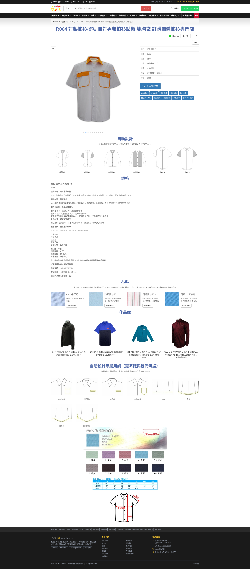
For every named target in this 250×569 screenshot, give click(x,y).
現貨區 (132, 15)
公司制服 (101, 15)
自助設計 (144, 93)
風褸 (92, 15)
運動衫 (84, 15)
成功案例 (152, 15)
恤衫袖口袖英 (146, 98)
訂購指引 (120, 529)
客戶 (68, 529)
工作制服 (111, 15)
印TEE (75, 15)
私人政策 (62, 529)
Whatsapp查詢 (192, 8)
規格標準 (177, 98)
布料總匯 (88, 529)
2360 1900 (76, 2)
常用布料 (127, 529)
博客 (81, 529)
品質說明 (167, 98)
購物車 (177, 8)
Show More (72, 306)
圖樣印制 (143, 529)
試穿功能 (154, 93)
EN (196, 15)
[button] (83, 132)
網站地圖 (196, 564)
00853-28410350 (165, 543)
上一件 (185, 36)
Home (55, 22)
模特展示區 (164, 15)
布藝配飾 (122, 15)
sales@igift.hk (90, 2)
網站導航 (75, 529)
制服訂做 (66, 15)
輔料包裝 (135, 529)
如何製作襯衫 (188, 98)
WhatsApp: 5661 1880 (61, 2)
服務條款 (54, 529)
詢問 (196, 42)
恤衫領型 (183, 93)
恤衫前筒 (157, 98)
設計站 (150, 529)
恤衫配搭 (173, 93)
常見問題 (112, 529)
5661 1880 (167, 546)
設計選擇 (164, 93)
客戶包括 (104, 529)
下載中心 (173, 15)
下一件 (195, 36)
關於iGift (55, 15)
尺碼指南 (142, 15)
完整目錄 (188, 15)
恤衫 (73, 22)
